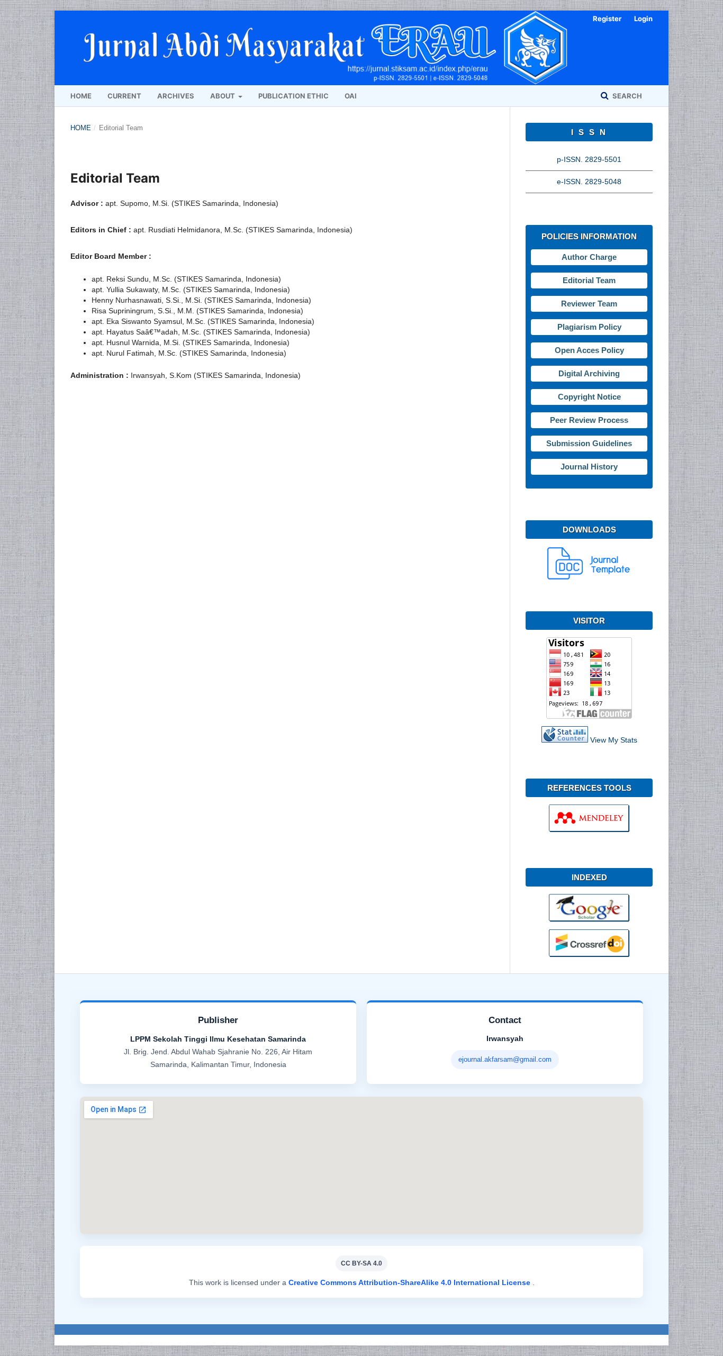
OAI (351, 96)
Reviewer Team (589, 303)
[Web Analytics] (564, 740)
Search (626, 96)
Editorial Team (589, 280)
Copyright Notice (589, 396)
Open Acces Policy (589, 350)
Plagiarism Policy (589, 326)
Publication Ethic (293, 96)
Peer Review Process (589, 419)
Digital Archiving (589, 373)
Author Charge (589, 256)
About (223, 96)
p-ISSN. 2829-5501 (589, 159)
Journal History (589, 466)
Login (643, 18)
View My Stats (613, 740)
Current (124, 96)
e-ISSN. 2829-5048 (589, 181)
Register (607, 18)
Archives (175, 96)
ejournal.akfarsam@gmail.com (505, 1059)
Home (81, 96)
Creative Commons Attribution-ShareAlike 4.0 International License (410, 1282)
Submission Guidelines (589, 443)
